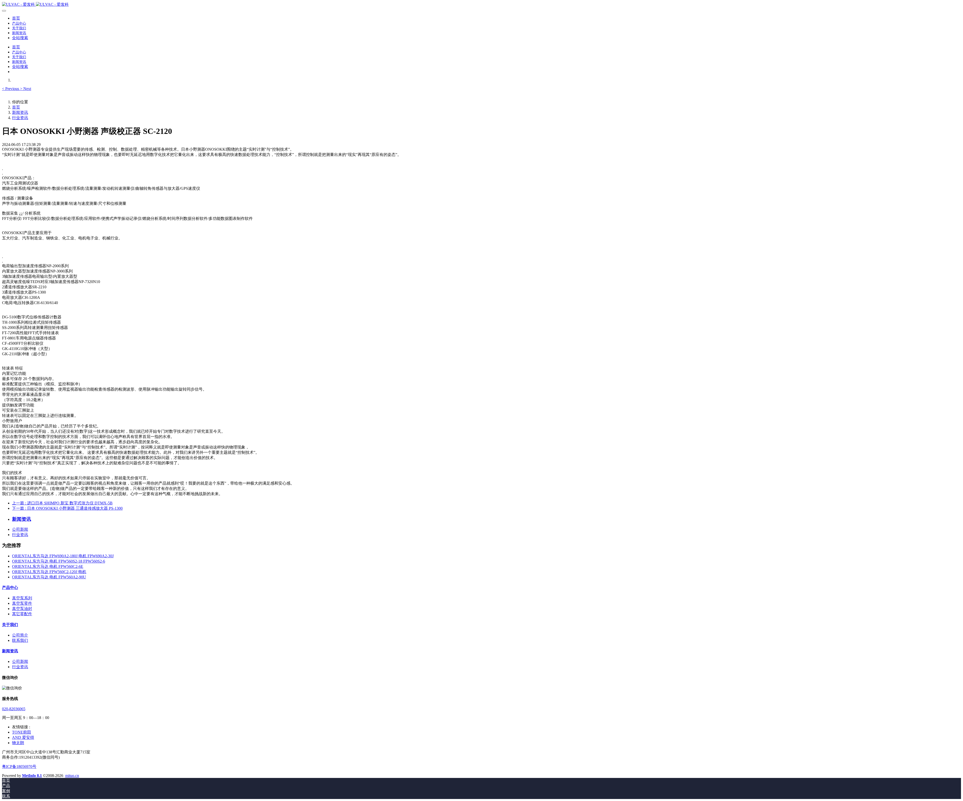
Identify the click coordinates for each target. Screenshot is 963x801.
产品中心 (10, 587)
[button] (11, 88)
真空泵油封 (22, 608)
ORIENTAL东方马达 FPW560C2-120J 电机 (49, 572)
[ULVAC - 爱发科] (481, 4)
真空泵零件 (22, 603)
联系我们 (20, 640)
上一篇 (62, 503)
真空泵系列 (22, 598)
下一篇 (67, 508)
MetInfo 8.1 (32, 775)
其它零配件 (22, 614)
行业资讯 (20, 118)
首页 (16, 18)
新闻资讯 (20, 112)
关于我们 (10, 624)
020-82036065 (13, 709)
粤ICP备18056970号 (19, 766)
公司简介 (20, 635)
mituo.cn (72, 775)
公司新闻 (20, 529)
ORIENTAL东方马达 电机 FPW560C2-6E (47, 566)
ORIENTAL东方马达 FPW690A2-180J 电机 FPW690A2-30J (63, 556)
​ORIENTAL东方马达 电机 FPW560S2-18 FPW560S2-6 (58, 561)
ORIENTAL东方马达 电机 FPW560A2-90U (49, 577)
